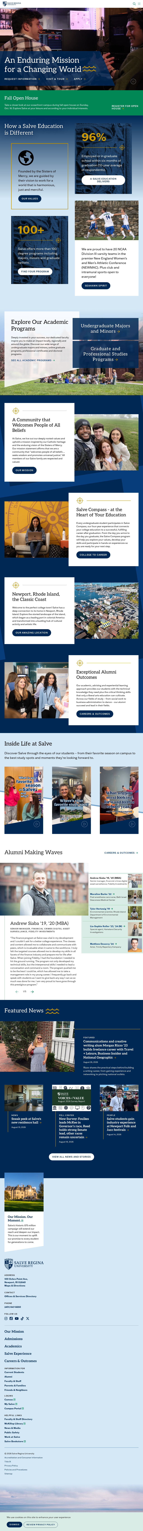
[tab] (112, 881)
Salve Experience (18, 1354)
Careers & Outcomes (95, 713)
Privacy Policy (11, 1465)
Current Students (14, 1372)
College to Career (93, 554)
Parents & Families (15, 1385)
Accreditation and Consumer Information (23, 1457)
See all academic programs (31, 360)
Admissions (13, 1339)
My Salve (9, 1403)
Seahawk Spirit (96, 285)
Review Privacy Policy (41, 1524)
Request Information (20, 79)
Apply (78, 79)
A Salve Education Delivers (103, 180)
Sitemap (8, 1473)
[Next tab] (32, 992)
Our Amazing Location (32, 632)
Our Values (30, 198)
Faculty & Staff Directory (18, 1419)
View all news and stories (71, 1156)
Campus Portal (12, 1408)
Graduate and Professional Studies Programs (105, 354)
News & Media (12, 1427)
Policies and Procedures (15, 1469)
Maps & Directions (14, 1285)
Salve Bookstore (13, 1441)
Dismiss (14, 1524)
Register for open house (125, 107)
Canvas (8, 1399)
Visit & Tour (55, 79)
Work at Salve (12, 1436)
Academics (13, 1346)
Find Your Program (35, 271)
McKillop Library (13, 1423)
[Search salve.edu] (134, 4)
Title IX (7, 1461)
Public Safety (11, 1432)
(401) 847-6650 (12, 1306)
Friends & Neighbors (15, 1389)
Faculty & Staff (12, 1381)
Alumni (8, 1376)
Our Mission (24, 470)
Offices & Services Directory (20, 1296)
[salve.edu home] (12, 4)
